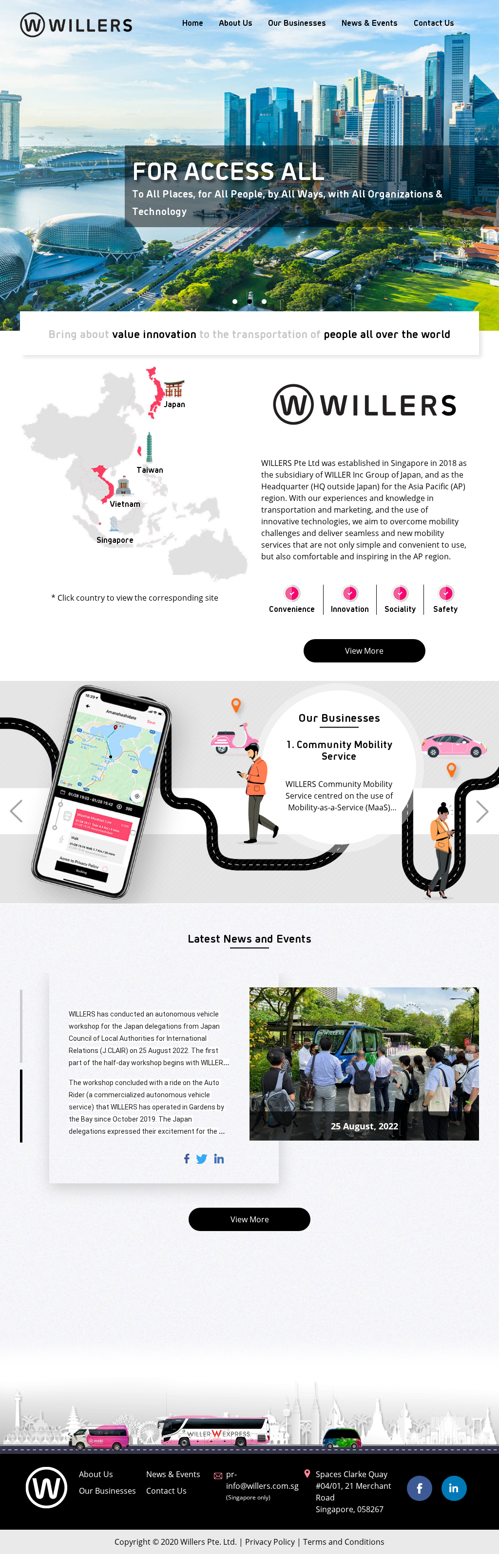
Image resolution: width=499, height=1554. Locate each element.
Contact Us (434, 22)
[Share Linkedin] (218, 1270)
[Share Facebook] (187, 1270)
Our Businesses (297, 22)
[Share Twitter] (202, 1270)
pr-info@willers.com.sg (262, 1485)
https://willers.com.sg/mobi (119, 1243)
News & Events (370, 22)
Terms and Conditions (343, 1541)
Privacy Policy (270, 1541)
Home (192, 22)
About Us (235, 22)
